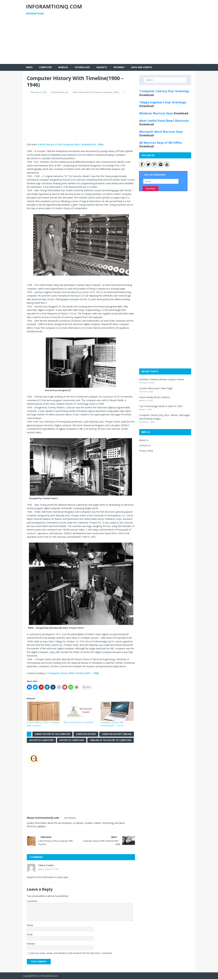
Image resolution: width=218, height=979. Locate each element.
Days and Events (141, 67)
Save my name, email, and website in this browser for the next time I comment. (71, 953)
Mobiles (63, 67)
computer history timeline (117, 734)
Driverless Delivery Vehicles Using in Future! (161, 379)
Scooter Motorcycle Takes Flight (156, 388)
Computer (45, 67)
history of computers (41, 740)
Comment (32, 901)
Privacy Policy (146, 450)
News (29, 67)
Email (29, 934)
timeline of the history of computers (110, 740)
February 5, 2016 (39, 92)
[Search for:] (165, 80)
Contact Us (145, 445)
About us (143, 440)
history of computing (71, 740)
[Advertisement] (109, 41)
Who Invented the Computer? (79, 722)
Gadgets (101, 67)
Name (30, 925)
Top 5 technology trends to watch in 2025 (160, 406)
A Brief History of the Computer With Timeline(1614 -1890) (70, 144)
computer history (86, 734)
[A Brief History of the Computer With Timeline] (43, 711)
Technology (82, 67)
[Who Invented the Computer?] (80, 711)
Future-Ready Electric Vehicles (154, 397)
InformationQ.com (59, 92)
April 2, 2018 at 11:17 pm (48, 869)
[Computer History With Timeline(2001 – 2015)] (117, 711)
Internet (119, 67)
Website (31, 943)
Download (146, 95)
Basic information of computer (87, 92)
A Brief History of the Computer (52, 734)
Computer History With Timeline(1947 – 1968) (73, 673)
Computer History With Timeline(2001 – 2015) (112, 724)
